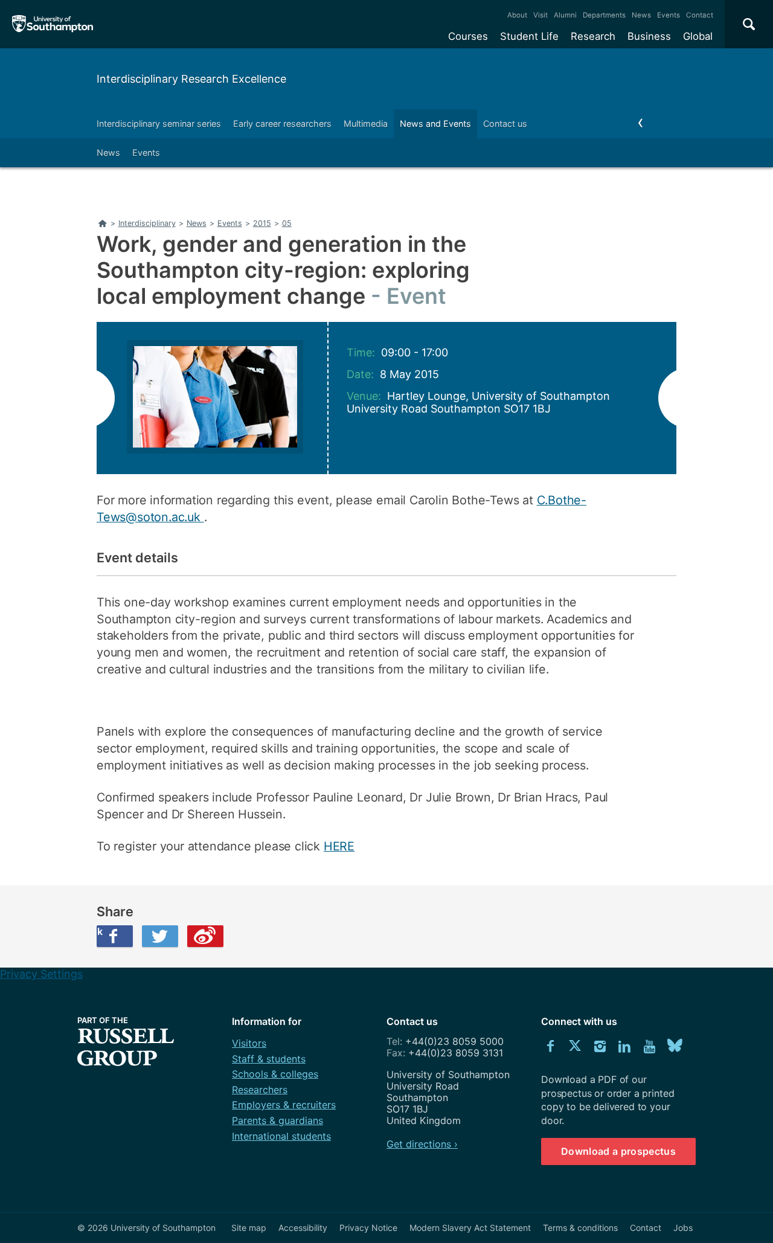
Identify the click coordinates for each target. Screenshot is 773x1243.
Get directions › (422, 1144)
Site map (248, 1227)
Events (668, 15)
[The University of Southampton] (53, 24)
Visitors (249, 1043)
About (517, 15)
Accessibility (302, 1227)
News (641, 15)
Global (698, 36)
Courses (468, 36)
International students (281, 1136)
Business (649, 36)
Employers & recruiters (284, 1105)
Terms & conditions (580, 1227)
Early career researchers (282, 123)
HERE (339, 846)
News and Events (435, 123)
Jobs (683, 1227)
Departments (604, 15)
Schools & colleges (275, 1074)
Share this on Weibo (205, 936)
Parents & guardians (277, 1120)
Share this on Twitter (160, 936)
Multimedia (366, 123)
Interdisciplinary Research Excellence (191, 78)
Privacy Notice (368, 1227)
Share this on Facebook (100, 931)
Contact (699, 15)
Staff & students (269, 1059)
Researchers (259, 1090)
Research (593, 36)
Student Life (529, 36)
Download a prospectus (618, 1151)
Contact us (505, 123)
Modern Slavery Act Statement (470, 1227)
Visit (540, 15)
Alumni (565, 15)
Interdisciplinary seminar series (159, 123)
